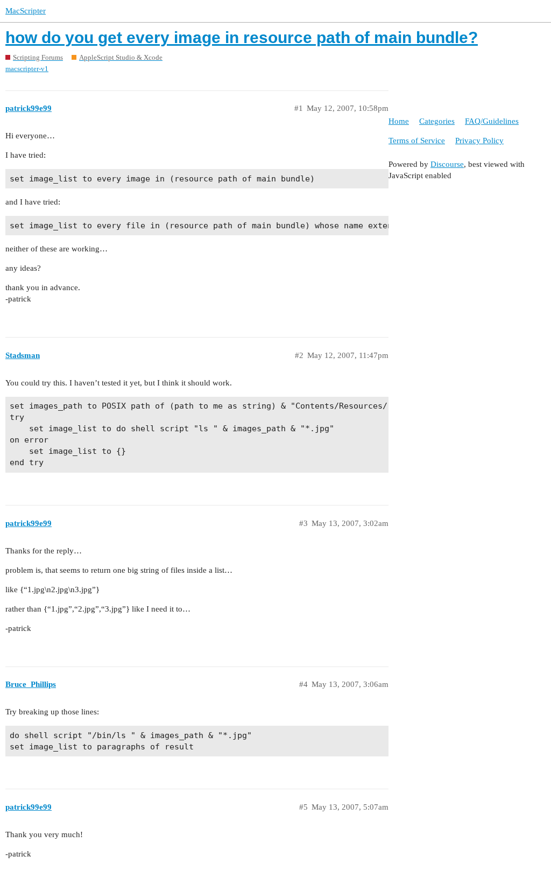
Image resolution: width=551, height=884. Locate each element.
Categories (437, 121)
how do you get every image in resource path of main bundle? (241, 37)
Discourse (447, 164)
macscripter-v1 (26, 69)
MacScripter (25, 10)
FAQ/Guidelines (492, 121)
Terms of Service (416, 140)
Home (398, 121)
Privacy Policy (479, 140)
